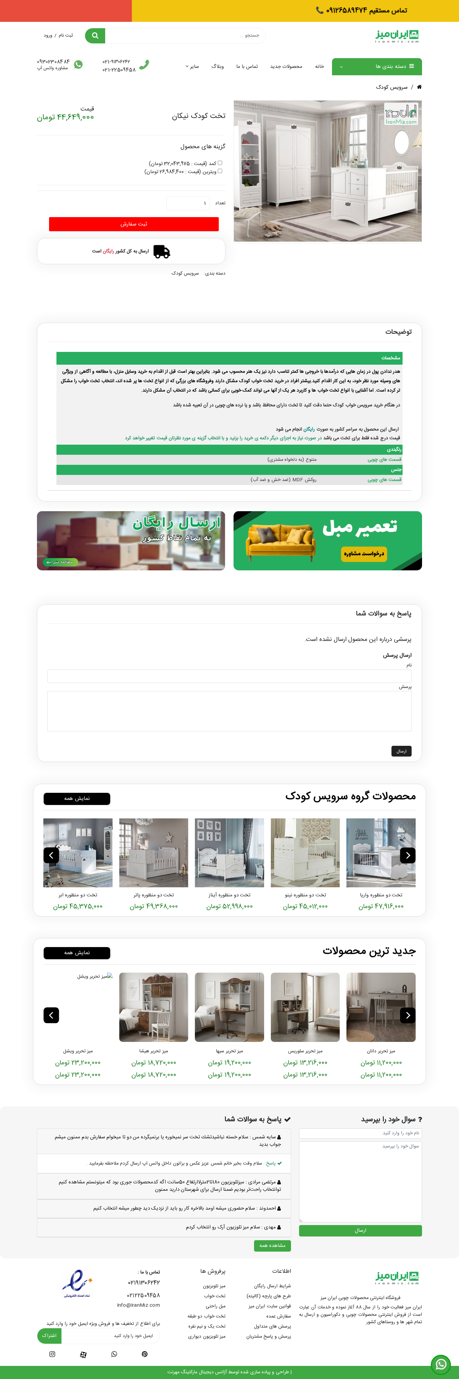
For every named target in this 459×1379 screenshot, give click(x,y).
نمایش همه (76, 798)
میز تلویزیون (214, 1286)
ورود (48, 36)
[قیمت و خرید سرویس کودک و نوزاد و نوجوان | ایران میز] (381, 853)
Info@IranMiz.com (138, 1305)
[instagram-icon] (52, 1355)
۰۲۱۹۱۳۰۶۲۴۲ (144, 1283)
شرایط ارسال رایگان (272, 1286)
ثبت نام (66, 36)
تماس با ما (247, 67)
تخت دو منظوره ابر (78, 895)
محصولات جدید (286, 67)
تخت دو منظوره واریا (381, 895)
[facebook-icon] (83, 1355)
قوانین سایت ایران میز (270, 1306)
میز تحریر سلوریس (305, 1051)
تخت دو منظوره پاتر (154, 895)
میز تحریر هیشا (153, 1051)
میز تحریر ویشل (78, 1051)
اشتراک (49, 1336)
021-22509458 (119, 70)
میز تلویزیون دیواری (206, 1337)
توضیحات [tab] (398, 332)
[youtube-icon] (114, 1355)
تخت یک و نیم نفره (207, 1327)
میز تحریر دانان (381, 1051)
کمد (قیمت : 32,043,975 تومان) (182, 164)
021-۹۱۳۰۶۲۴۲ (116, 62)
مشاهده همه (272, 1246)
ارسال (402, 751)
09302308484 (53, 62)
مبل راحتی (215, 1306)
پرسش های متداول (272, 1327)
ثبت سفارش (134, 224)
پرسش (405, 687)
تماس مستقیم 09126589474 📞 (229, 10)
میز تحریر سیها (229, 1051)
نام (409, 665)
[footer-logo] (397, 1277)
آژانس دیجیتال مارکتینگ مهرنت (197, 1372)
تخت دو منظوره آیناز (230, 895)
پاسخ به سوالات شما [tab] (384, 614)
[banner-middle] (328, 540)
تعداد (220, 203)
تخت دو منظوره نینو (305, 895)
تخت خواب (214, 1296)
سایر (194, 67)
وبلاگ (217, 67)
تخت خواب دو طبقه (206, 1316)
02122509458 (143, 1295)
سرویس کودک (392, 87)
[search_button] (95, 35)
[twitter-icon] (145, 1355)
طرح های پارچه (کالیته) (269, 1296)
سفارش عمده (278, 1316)
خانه (319, 67)
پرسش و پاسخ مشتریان (268, 1337)
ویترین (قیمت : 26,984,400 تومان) (180, 172)
